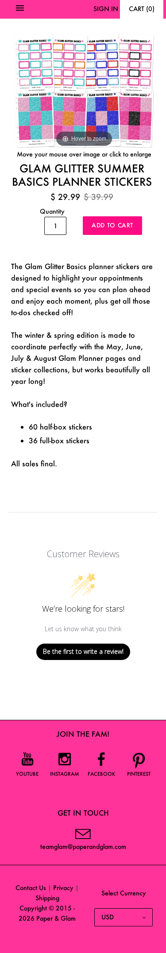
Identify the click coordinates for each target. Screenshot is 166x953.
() (141, 8)
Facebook (101, 774)
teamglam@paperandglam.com (83, 846)
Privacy (63, 887)
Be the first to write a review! (83, 651)
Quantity (52, 211)
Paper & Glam (56, 918)
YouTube (27, 774)
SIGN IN (105, 8)
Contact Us (30, 887)
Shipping (47, 898)
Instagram (64, 774)
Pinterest (139, 774)
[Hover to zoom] (84, 89)
